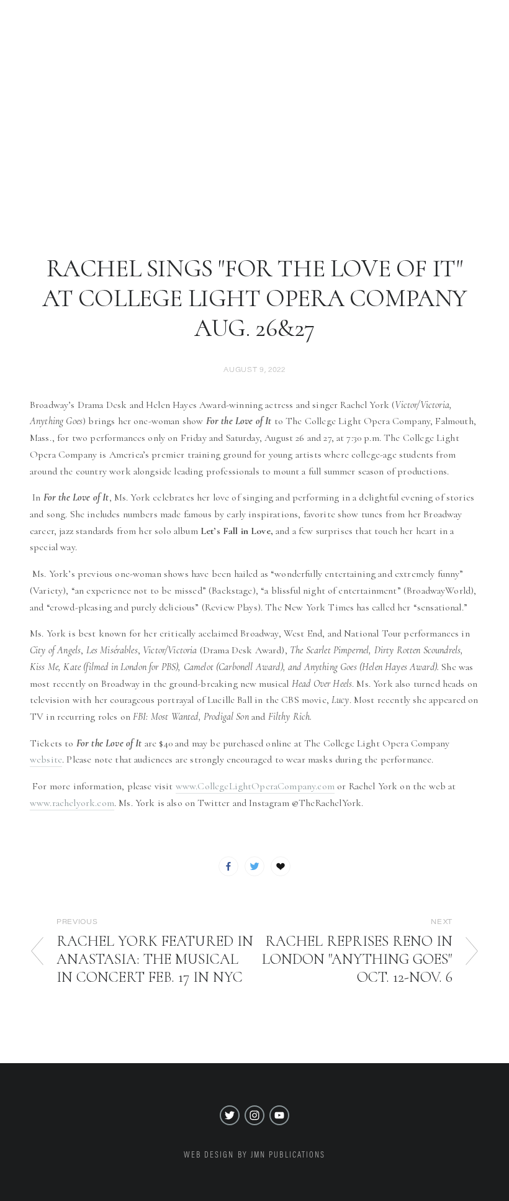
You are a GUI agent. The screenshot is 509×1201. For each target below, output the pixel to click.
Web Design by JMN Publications (255, 1154)
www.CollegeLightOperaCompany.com (255, 786)
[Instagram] (254, 1115)
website (46, 759)
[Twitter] (230, 1115)
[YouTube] (279, 1115)
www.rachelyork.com (72, 803)
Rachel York (254, 146)
